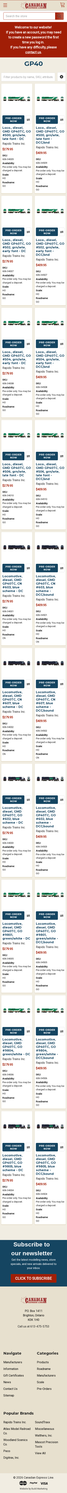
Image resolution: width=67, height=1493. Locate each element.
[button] (61, 76)
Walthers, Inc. (43, 1435)
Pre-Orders (44, 1389)
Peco (6, 1451)
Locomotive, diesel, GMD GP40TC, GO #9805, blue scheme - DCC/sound (46, 1165)
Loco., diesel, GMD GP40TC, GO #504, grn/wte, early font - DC (16, 357)
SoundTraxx (42, 1422)
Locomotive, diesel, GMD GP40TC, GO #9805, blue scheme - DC (12, 1163)
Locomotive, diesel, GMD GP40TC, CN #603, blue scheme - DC (12, 584)
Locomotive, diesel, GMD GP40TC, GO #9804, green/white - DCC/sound (47, 1049)
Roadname (44, 1369)
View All (40, 1453)
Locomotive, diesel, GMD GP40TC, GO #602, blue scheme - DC (12, 815)
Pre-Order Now (13, 120)
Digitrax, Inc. (11, 1457)
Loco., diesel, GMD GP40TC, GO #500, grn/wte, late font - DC (16, 133)
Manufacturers (12, 1362)
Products (43, 1362)
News (7, 1382)
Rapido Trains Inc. (14, 1422)
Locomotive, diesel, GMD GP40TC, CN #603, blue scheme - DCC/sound (46, 585)
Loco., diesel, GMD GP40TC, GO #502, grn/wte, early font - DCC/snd (50, 247)
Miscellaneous (44, 1429)
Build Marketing (39, 1488)
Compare (28, 119)
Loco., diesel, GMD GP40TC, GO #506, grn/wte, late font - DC (16, 469)
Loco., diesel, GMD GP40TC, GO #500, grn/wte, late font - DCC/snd (50, 135)
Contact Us (10, 1389)
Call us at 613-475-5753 (33, 1326)
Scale (40, 1382)
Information (10, 1369)
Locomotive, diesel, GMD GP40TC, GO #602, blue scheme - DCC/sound (46, 817)
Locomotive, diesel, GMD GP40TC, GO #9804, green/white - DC (16, 1047)
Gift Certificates (13, 1375)
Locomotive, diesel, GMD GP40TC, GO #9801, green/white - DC (16, 931)
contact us (33, 52)
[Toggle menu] (5, 5)
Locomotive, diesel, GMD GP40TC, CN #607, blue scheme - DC (12, 699)
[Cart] (62, 5)
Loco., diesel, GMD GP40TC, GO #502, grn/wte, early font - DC (16, 245)
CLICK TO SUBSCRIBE (33, 1278)
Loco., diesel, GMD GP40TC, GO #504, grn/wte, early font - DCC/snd (50, 359)
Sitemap (8, 1395)
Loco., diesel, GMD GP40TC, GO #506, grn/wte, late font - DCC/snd (50, 471)
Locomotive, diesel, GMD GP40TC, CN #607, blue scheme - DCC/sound (46, 701)
